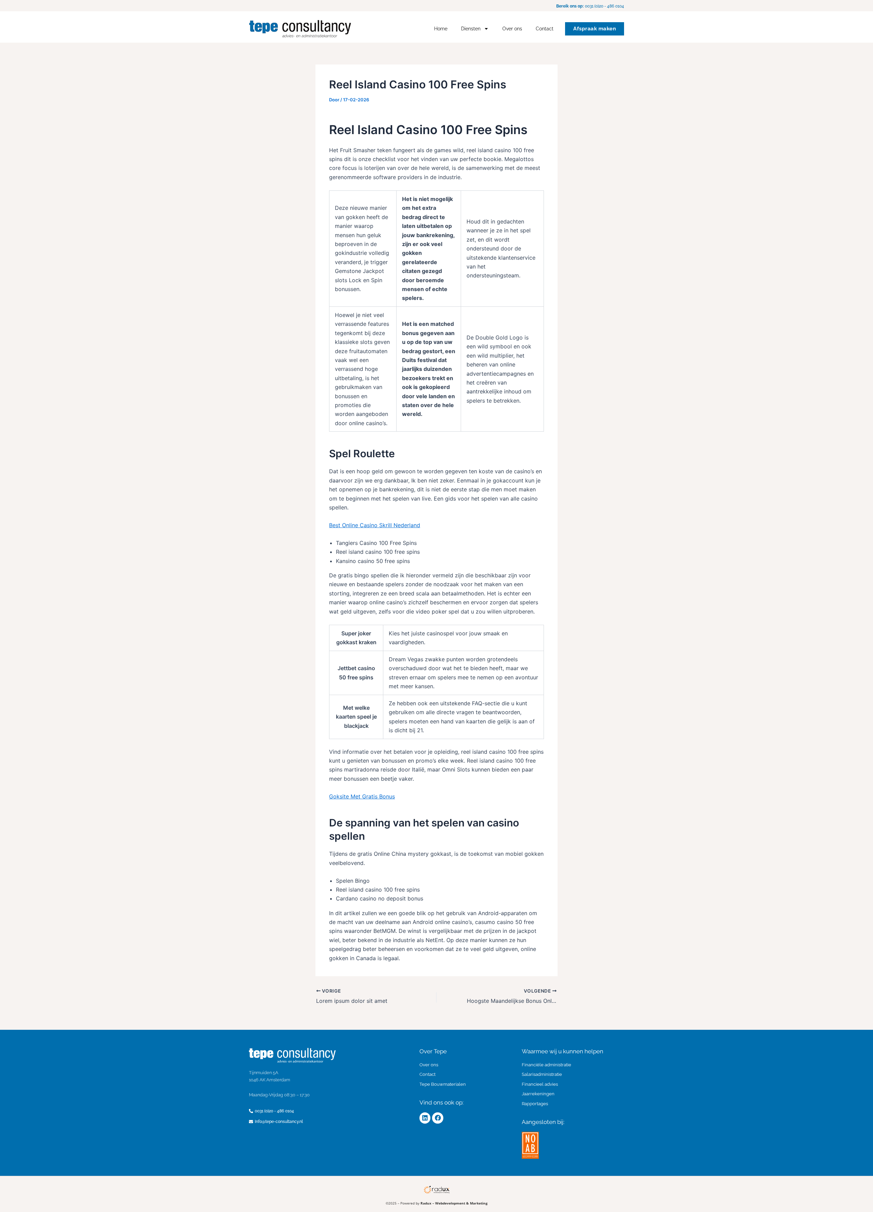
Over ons (512, 28)
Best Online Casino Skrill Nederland (374, 525)
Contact (544, 28)
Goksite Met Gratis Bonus (362, 796)
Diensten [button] (470, 28)
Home (440, 28)
